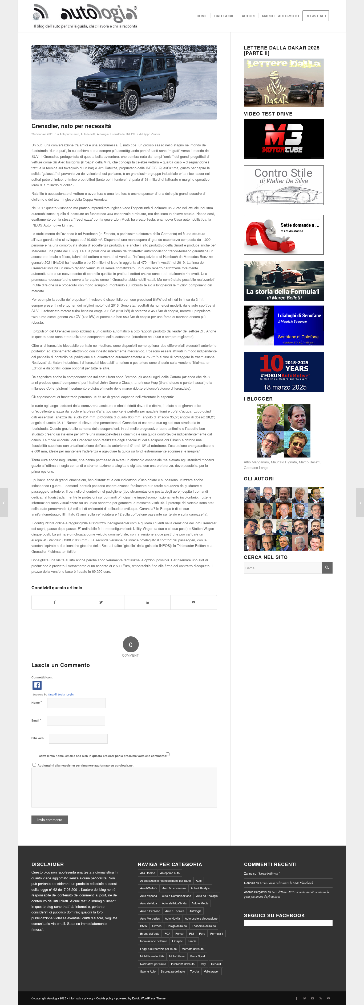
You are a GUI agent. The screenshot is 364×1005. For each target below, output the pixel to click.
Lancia (192, 941)
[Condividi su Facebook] (55, 602)
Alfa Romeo (147, 873)
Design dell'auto (177, 926)
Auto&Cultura (148, 888)
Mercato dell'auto (193, 948)
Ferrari (179, 933)
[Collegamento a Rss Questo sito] (321, 998)
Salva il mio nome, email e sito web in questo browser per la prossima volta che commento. (103, 756)
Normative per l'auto (153, 964)
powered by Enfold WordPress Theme (140, 998)
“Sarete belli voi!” (268, 873)
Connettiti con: (42, 677)
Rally (203, 964)
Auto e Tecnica (174, 911)
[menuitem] (202, 16)
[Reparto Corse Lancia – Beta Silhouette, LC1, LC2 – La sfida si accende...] (360, 502)
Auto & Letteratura (174, 888)
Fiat (191, 933)
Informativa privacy (81, 998)
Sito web (37, 738)
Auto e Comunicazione (176, 895)
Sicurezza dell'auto (173, 971)
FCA (167, 933)
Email (36, 720)
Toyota (194, 971)
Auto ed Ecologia (207, 895)
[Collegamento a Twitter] (305, 998)
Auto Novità (88, 134)
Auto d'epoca (148, 895)
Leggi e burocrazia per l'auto (158, 948)
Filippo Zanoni (151, 134)
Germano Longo (256, 467)
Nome (36, 702)
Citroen (156, 926)
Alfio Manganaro (256, 461)
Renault (216, 964)
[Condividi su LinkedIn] (147, 602)
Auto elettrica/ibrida (174, 903)
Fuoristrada (117, 134)
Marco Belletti (309, 461)
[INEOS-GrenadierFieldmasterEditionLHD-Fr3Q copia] (124, 82)
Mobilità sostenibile (152, 956)
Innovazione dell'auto (153, 941)
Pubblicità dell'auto (183, 964)
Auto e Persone (150, 911)
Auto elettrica (148, 903)
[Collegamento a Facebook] (297, 998)
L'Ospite (177, 941)
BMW (143, 926)
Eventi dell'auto (149, 933)
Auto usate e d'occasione (201, 918)
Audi (198, 880)
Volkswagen (211, 971)
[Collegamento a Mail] (329, 998)
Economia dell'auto (204, 926)
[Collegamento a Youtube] (313, 998)
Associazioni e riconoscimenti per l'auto (165, 880)
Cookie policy (105, 998)
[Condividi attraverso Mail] (193, 602)
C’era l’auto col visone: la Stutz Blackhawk (286, 883)
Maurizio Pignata (284, 461)
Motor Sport (197, 956)
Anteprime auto (69, 134)
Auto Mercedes (150, 918)
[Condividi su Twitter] (101, 602)
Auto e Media (200, 903)
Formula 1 (216, 933)
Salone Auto (148, 971)
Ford (202, 933)
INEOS (130, 134)
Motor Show (177, 956)
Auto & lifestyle (200, 888)
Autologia (103, 134)
